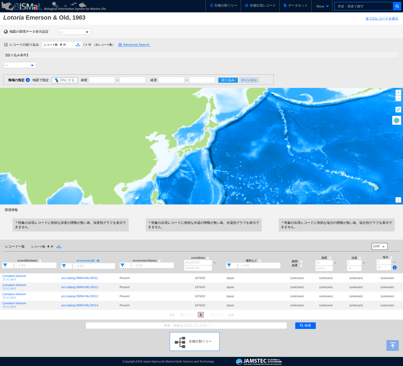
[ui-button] (397, 6)
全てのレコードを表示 (382, 18)
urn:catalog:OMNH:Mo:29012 (79, 287)
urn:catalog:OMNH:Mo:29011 (79, 278)
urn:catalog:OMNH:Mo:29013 (79, 296)
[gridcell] (29, 278)
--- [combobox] (61, 32)
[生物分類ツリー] (194, 334)
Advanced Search (136, 44)
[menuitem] (321, 6)
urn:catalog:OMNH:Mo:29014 (79, 305)
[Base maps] (396, 120)
